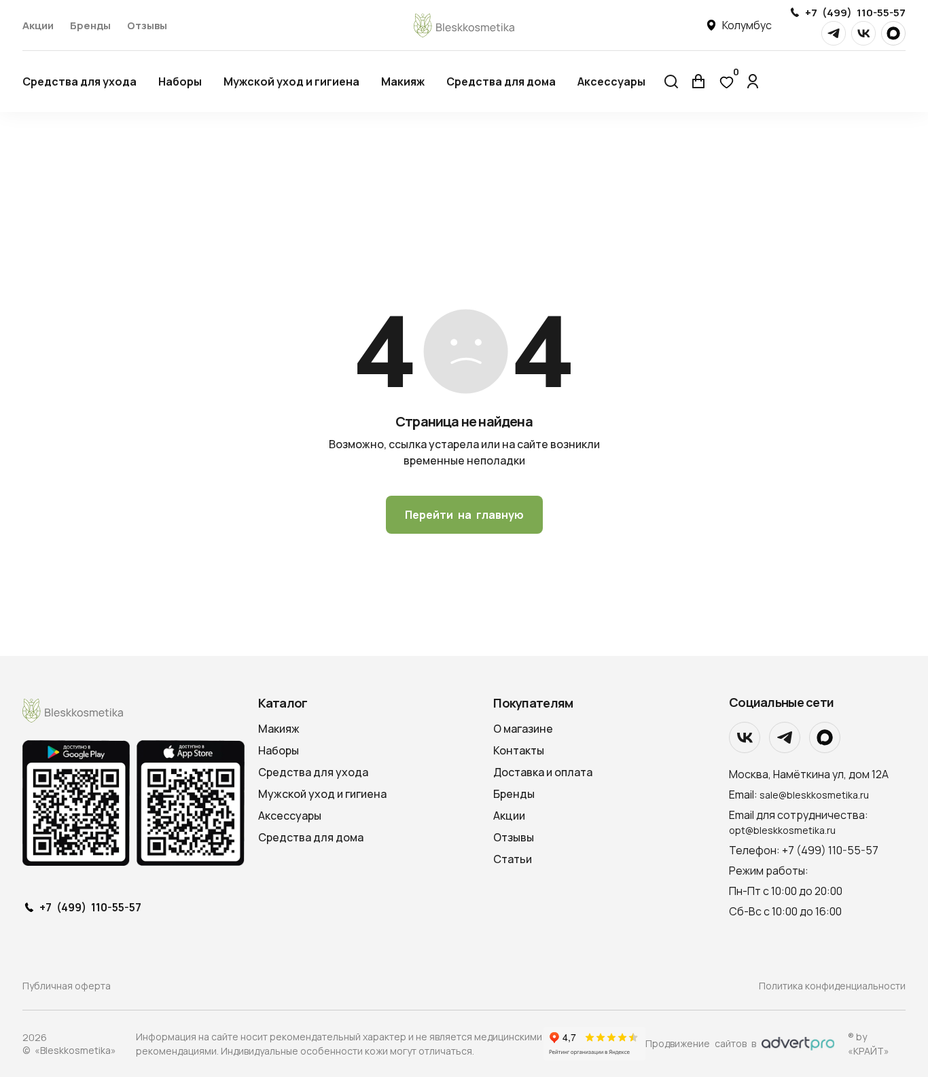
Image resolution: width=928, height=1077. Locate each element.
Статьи (512, 859)
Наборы (180, 81)
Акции (38, 25)
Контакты (518, 750)
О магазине (523, 728)
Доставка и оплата (542, 772)
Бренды (90, 25)
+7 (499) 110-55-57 (855, 12)
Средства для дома (501, 81)
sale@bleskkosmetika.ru (814, 794)
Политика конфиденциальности (832, 985)
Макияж (403, 81)
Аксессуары (611, 81)
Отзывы (147, 25)
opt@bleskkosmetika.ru (782, 830)
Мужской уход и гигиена (291, 81)
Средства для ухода (79, 81)
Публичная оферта (66, 985)
